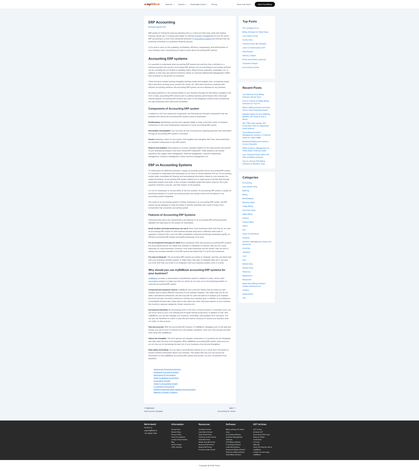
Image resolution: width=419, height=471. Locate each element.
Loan (244, 256)
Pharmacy (246, 272)
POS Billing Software (233, 442)
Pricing (214, 4)
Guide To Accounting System (166, 384)
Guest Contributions (250, 234)
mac (244, 260)
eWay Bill (256, 444)
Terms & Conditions (178, 437)
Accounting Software (233, 434)
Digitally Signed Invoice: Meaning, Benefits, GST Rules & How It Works (256, 116)
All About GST (258, 432)
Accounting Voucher (162, 381)
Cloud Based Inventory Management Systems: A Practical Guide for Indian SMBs (256, 135)
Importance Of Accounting (165, 375)
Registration (247, 276)
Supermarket (247, 294)
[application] (173, 4)
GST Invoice (257, 429)
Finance (245, 218)
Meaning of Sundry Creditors (166, 392)
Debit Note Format (205, 434)
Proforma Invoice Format (207, 437)
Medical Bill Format (205, 447)
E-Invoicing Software (233, 444)
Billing (244, 194)
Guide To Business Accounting (166, 378)
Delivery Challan (259, 437)
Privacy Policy (176, 434)
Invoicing (246, 248)
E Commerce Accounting (164, 387)
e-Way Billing (247, 206)
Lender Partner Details (179, 439)
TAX (244, 298)
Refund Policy (176, 432)
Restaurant (246, 279)
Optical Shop (247, 268)
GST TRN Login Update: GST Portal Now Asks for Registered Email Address (255, 125)
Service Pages (176, 444)
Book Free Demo (244, 4)
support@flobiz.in (150, 431)
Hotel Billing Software (233, 455)
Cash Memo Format (205, 432)
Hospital (245, 238)
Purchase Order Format (207, 449)
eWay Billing (247, 214)
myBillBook (153, 278)
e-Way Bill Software (233, 447)
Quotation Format (205, 429)
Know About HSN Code (261, 434)
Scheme (245, 290)
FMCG (245, 226)
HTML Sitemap (176, 447)
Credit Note (257, 439)
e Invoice (256, 442)
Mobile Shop (247, 264)
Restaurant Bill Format (206, 444)
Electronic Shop (249, 210)
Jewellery (246, 252)
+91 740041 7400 (150, 433)
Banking (245, 190)
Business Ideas (248, 202)
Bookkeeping (247, 198)
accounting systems (203, 39)
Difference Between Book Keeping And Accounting (175, 389)
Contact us (148, 428)
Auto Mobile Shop (249, 187)
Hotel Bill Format (204, 439)
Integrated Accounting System (166, 372)
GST (244, 230)
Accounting (247, 183)
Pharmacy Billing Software (235, 452)
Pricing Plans (175, 429)
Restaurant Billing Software (235, 449)
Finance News (248, 222)
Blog (172, 442)
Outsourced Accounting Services (167, 369)
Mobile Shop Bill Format (207, 442)
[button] (265, 4)
